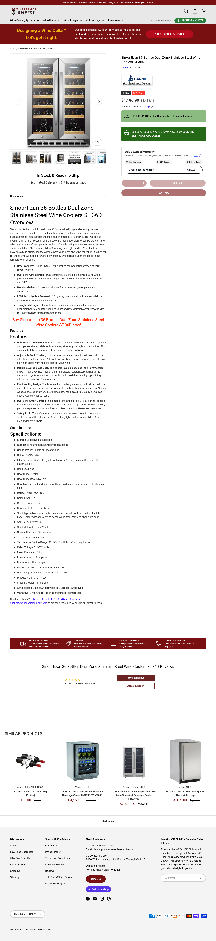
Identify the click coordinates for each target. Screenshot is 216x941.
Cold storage (93, 20)
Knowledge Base (54, 864)
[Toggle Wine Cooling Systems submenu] (38, 20)
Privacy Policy (53, 851)
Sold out (177, 183)
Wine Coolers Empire (26, 929)
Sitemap (14, 877)
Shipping (15, 870)
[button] (58, 196)
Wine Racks (49, 20)
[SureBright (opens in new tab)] (198, 156)
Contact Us (51, 845)
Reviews (49, 870)
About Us (15, 845)
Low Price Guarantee (21, 851)
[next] (208, 775)
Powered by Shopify (44, 929)
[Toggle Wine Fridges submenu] (81, 20)
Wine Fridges (71, 20)
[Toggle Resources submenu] (123, 20)
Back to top (108, 821)
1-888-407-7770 (103, 845)
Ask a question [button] (135, 685)
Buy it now (164, 193)
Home (12, 49)
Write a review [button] (136, 677)
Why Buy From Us (20, 858)
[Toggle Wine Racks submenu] (59, 20)
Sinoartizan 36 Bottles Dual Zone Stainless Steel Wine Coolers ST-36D (37, 49)
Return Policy (17, 864)
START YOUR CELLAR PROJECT (170, 34)
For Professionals (161, 20)
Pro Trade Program (55, 883)
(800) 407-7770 (151, 131)
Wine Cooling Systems (22, 20)
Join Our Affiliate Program (59, 877)
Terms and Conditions (57, 858)
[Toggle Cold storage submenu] (103, 20)
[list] (58, 101)
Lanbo (124, 67)
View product (31, 764)
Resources (114, 20)
